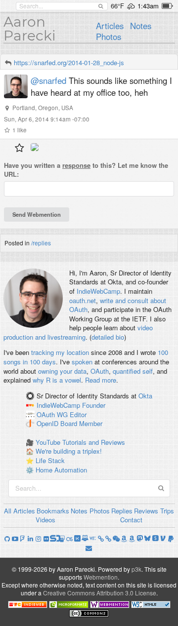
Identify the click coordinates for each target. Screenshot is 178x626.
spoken (82, 361)
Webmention (101, 577)
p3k (136, 569)
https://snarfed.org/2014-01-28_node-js (69, 62)
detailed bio (107, 337)
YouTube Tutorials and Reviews (80, 442)
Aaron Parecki (29, 28)
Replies (122, 510)
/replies (41, 242)
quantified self (133, 371)
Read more (100, 380)
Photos (108, 36)
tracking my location (60, 352)
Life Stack (50, 460)
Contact (131, 519)
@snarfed (48, 80)
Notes (140, 26)
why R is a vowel (57, 380)
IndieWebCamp (98, 291)
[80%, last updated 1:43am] (167, 6)
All (7, 510)
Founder (93, 405)
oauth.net (82, 300)
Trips (167, 510)
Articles (110, 26)
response (76, 165)
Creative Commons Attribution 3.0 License (99, 592)
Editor (78, 414)
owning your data (62, 371)
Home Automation (61, 469)
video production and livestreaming (78, 332)
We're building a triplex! (69, 451)
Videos (45, 519)
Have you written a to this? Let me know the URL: (86, 170)
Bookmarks (53, 510)
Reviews (146, 510)
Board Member (81, 424)
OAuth (99, 371)
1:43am (148, 5)
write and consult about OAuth (117, 305)
